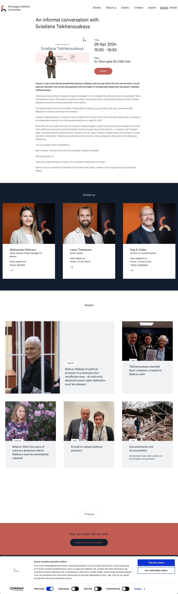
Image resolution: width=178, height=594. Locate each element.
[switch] (75, 589)
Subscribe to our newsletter (89, 542)
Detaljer (137, 589)
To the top (89, 514)
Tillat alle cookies (156, 563)
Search (152, 7)
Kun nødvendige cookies (156, 570)
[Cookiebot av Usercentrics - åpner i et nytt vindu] (16, 589)
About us (111, 7)
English (164, 7)
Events (125, 7)
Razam (97, 108)
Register (103, 71)
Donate (97, 7)
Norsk (173, 7)
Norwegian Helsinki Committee (19, 8)
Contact (138, 7)
